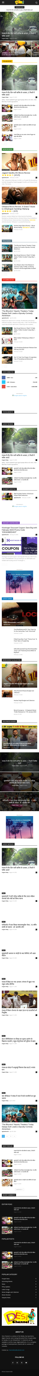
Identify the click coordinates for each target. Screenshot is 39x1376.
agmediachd (5, 177)
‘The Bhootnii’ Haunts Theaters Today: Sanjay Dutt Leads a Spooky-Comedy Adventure (25, 247)
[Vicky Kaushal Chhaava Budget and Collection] (7, 693)
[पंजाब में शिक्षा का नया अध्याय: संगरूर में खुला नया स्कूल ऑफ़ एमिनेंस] (7, 137)
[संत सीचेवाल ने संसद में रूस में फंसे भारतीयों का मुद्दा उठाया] (19, 1085)
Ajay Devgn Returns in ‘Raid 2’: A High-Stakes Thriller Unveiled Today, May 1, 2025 (24, 256)
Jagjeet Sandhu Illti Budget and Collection (18, 684)
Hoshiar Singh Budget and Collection (24, 700)
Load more (19, 1189)
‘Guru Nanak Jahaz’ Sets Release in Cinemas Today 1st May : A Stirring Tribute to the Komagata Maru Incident (25, 266)
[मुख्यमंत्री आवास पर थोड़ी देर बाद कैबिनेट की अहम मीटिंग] (7, 127)
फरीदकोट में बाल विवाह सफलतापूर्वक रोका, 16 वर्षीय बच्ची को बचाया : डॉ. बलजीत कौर (19, 926)
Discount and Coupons (7, 553)
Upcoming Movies (6, 261)
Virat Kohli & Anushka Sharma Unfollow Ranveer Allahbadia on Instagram (17, 744)
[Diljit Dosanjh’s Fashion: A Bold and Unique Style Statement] (7, 496)
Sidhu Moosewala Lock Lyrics (13, 622)
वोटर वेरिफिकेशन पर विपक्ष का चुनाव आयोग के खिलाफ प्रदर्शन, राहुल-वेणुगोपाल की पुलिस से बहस (18, 1040)
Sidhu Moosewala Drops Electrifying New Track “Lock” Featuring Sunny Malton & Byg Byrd (25, 650)
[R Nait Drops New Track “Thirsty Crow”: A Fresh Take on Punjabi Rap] (7, 642)
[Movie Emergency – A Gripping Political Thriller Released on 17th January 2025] (7, 713)
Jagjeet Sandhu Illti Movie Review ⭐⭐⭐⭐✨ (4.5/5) (16, 174)
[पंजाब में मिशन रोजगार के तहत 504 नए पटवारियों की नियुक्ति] (19, 999)
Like (36, 377)
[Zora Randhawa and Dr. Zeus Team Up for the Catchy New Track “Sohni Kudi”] (7, 632)
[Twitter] (21, 1362)
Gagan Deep (5, 97)
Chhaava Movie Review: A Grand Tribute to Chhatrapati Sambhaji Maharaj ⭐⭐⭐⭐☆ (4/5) (18, 209)
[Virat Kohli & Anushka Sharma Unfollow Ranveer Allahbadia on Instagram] (19, 737)
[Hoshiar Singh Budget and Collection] (7, 703)
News (3, 30)
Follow (35, 382)
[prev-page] (3, 144)
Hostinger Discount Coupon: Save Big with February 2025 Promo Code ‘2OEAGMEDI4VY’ (19, 530)
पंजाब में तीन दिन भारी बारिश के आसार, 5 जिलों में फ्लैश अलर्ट (19, 10)
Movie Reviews (5, 169)
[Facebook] (13, 1362)
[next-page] (6, 144)
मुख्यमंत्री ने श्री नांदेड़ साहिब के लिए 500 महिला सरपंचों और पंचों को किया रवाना (18, 897)
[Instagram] (17, 1362)
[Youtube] (26, 1362)
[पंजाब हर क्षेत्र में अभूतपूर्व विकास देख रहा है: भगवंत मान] (19, 1056)
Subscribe (34, 386)
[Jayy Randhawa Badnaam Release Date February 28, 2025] (7, 350)
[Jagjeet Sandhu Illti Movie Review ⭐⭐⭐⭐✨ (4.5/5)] (19, 162)
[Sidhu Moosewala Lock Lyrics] (19, 614)
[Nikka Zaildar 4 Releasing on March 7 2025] (7, 340)
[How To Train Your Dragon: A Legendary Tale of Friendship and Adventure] (7, 360)
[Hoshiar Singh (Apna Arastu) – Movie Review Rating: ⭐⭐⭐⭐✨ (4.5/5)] (7, 228)
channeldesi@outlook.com (16, 1350)
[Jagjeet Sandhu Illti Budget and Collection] (19, 676)
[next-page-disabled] (6, 235)
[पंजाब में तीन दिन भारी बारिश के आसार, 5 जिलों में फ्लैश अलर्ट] (19, 26)
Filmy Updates (5, 251)
